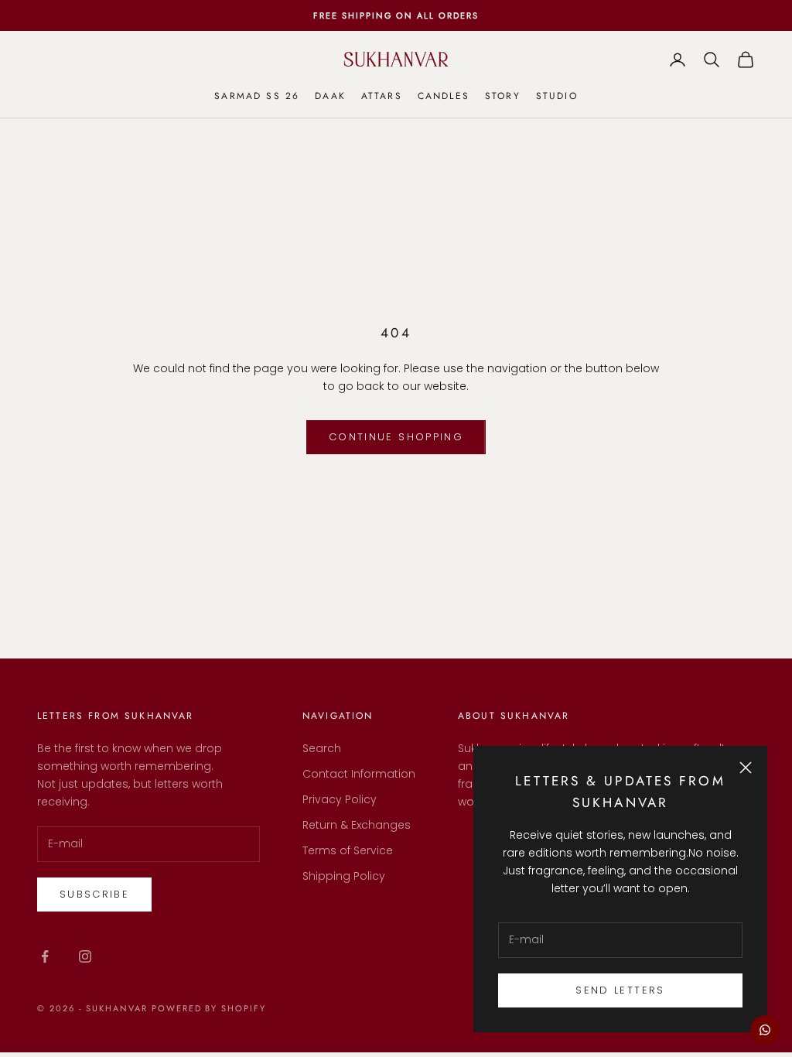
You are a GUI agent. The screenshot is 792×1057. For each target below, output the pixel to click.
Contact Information (358, 774)
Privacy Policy (339, 799)
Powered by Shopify (209, 1008)
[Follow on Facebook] (45, 956)
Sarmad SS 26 (256, 96)
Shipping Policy (343, 876)
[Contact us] (765, 1030)
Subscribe (94, 894)
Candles (443, 96)
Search (321, 748)
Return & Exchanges (356, 825)
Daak (330, 96)
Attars (381, 96)
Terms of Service (347, 850)
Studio (557, 96)
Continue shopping (396, 436)
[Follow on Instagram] (85, 956)
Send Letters (619, 990)
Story (503, 96)
